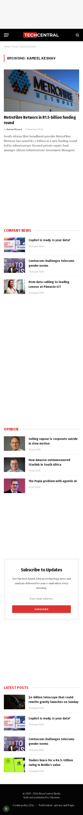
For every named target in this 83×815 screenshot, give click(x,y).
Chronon (55, 797)
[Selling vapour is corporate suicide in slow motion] (14, 443)
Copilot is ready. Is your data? (49, 240)
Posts (15, 46)
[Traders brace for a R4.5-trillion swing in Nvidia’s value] (14, 765)
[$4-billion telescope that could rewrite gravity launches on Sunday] (14, 702)
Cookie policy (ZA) (23, 805)
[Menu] (6, 35)
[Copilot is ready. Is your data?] (14, 245)
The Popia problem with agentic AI (53, 481)
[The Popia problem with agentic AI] (14, 485)
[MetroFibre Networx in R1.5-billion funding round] (41, 90)
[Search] (77, 35)
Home (7, 46)
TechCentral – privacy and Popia (56, 805)
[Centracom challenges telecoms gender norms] (14, 265)
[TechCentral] (41, 35)
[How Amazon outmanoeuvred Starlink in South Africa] (14, 464)
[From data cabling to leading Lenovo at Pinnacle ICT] (14, 286)
